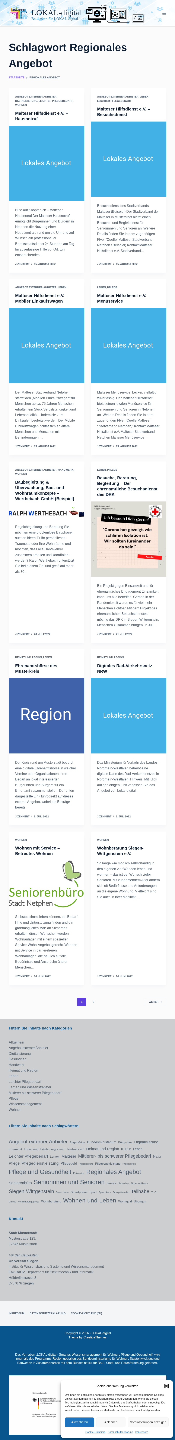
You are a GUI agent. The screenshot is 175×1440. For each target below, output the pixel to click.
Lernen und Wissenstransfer (30, 1087)
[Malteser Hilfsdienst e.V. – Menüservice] (128, 345)
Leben (144, 96)
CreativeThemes (95, 1337)
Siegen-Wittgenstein (31, 1191)
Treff (153, 1192)
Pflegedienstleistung (40, 1163)
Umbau (12, 1201)
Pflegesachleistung (108, 1163)
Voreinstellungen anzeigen (148, 1422)
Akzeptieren (79, 1422)
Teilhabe (140, 1191)
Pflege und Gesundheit (40, 1171)
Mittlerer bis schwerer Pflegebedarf (35, 1093)
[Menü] (164, 13)
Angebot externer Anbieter (36, 96)
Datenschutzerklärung (120, 1432)
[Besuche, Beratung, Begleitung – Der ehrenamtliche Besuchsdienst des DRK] (128, 539)
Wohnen (21, 104)
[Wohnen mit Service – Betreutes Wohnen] (46, 884)
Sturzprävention (121, 1192)
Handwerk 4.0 (75, 1149)
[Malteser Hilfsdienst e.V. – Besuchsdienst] (128, 159)
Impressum (141, 1432)
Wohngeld (125, 1201)
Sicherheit (123, 1183)
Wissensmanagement (25, 1104)
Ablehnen (110, 1422)
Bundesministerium (101, 1142)
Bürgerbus (125, 1142)
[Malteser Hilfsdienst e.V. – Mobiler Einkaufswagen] (46, 345)
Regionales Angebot (113, 1171)
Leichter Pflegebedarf (56, 100)
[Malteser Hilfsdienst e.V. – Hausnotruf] (46, 163)
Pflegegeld (69, 1163)
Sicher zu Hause (139, 1183)
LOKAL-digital (56, 12)
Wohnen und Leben (89, 1200)
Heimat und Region (28, 657)
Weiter (154, 1001)
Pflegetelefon (129, 1163)
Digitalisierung (26, 100)
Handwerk (65, 469)
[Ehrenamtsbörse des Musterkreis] (46, 715)
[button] (166, 1386)
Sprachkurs (105, 1192)
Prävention (78, 1173)
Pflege (112, 287)
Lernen (55, 1156)
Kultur (126, 1149)
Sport (93, 1192)
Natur (157, 1156)
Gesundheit (17, 1059)
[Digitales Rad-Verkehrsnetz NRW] (128, 715)
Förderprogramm (52, 1149)
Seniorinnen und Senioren (69, 1182)
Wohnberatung (51, 1201)
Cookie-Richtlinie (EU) (86, 1313)
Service (111, 1183)
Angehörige (77, 1142)
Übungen (140, 1201)
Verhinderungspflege (28, 1201)
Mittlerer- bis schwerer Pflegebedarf (114, 1156)
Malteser (68, 1156)
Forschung (31, 1149)
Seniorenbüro (20, 1183)
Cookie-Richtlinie (95, 1432)
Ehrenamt (15, 1149)
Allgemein (16, 1042)
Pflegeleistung (86, 1163)
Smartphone (79, 1192)
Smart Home (62, 1192)
